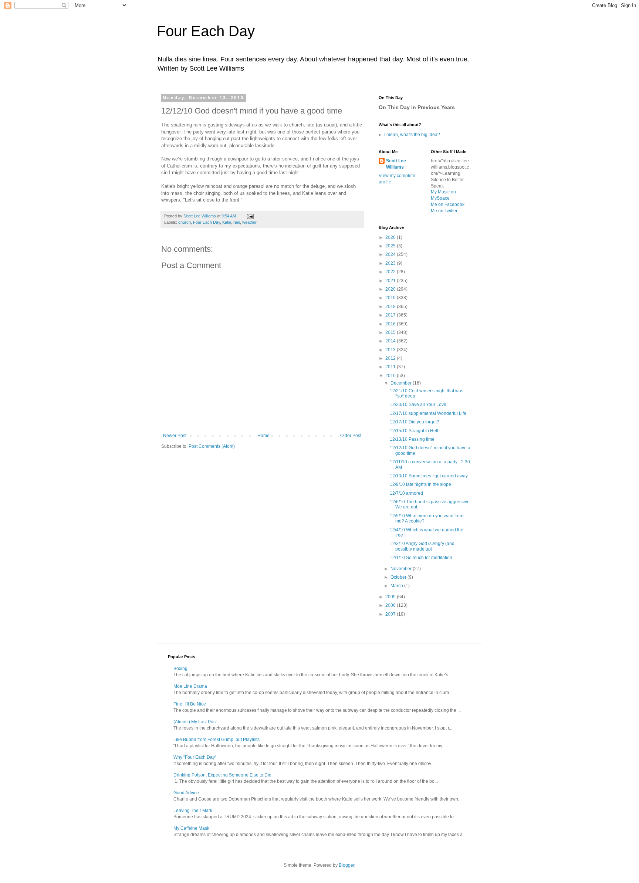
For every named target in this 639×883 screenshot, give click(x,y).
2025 (391, 245)
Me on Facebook (447, 204)
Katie (226, 222)
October (399, 577)
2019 (391, 297)
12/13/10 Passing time (412, 439)
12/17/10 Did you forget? (414, 421)
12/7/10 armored (406, 493)
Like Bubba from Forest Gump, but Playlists (216, 739)
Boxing (180, 668)
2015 (391, 332)
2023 (391, 263)
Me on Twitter (444, 210)
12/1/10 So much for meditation (421, 557)
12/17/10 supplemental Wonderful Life (428, 413)
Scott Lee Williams (396, 164)
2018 (391, 306)
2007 (391, 614)
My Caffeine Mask (191, 828)
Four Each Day (206, 31)
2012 (391, 358)
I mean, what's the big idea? (412, 134)
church (184, 222)
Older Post (350, 435)
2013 (391, 349)
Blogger (346, 865)
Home (263, 435)
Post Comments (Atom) (212, 446)
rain (236, 222)
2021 (391, 280)
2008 (391, 605)
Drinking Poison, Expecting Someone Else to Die (222, 775)
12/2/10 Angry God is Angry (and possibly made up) (422, 546)
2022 (391, 271)
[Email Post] (250, 216)
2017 (391, 315)
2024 (391, 254)
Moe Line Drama (190, 686)
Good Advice (186, 792)
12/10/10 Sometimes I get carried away (429, 475)
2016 (391, 324)
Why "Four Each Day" (194, 757)
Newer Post (174, 435)
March (397, 585)
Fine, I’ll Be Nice (189, 704)
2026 (391, 237)
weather (249, 222)
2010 (391, 375)
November (401, 568)
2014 (391, 341)
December (401, 383)
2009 (391, 596)
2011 (391, 366)
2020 (391, 289)
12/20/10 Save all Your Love (418, 404)
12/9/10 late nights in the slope (420, 484)
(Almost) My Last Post (195, 721)
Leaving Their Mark (192, 810)
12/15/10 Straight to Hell (414, 430)
